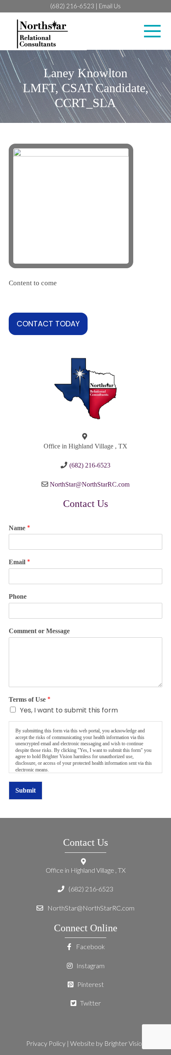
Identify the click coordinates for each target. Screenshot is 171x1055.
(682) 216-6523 (72, 6)
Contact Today (48, 323)
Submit (25, 790)
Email (19, 562)
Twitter (90, 1003)
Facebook (90, 946)
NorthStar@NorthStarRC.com (89, 484)
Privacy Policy (46, 1043)
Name (19, 528)
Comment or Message (39, 630)
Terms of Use (30, 699)
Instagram (90, 965)
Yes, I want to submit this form (69, 710)
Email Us (110, 6)
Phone (18, 596)
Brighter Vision (124, 1043)
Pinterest (90, 984)
